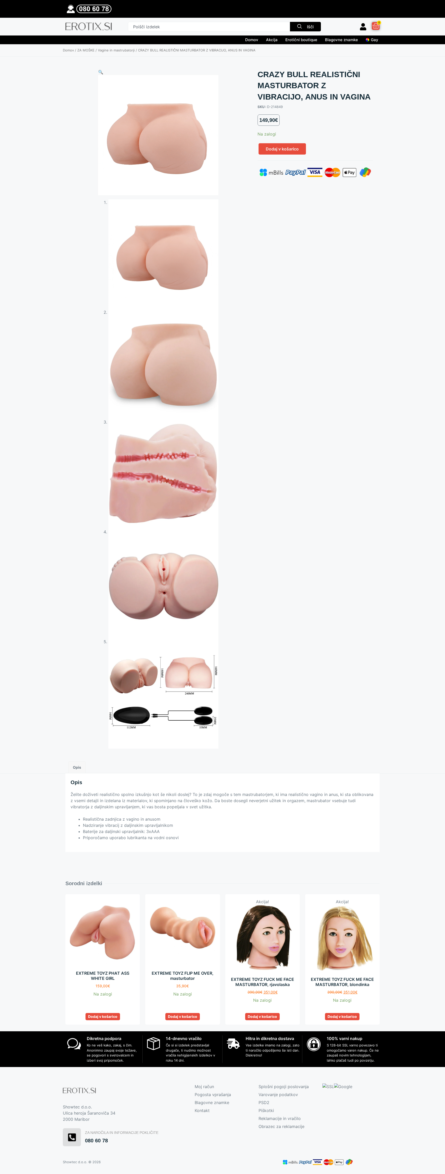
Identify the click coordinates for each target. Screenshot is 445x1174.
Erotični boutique (301, 39)
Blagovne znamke (341, 39)
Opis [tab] (77, 767)
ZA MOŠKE (86, 50)
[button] (100, 72)
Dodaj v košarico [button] (102, 1016)
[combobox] (209, 26)
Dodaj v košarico (282, 148)
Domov (251, 39)
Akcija (272, 39)
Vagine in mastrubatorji (116, 50)
